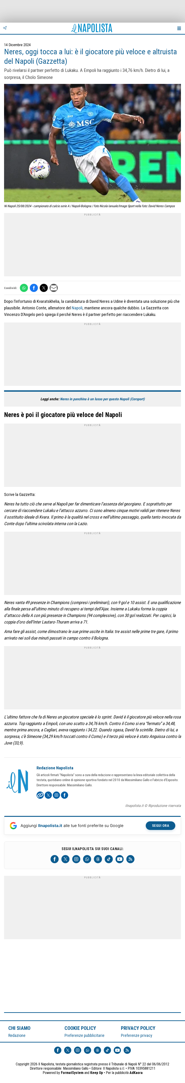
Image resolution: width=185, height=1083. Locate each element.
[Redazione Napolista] (17, 782)
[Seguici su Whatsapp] (87, 859)
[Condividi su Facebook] (34, 288)
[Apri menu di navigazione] (179, 28)
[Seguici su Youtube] (120, 859)
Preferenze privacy (136, 1035)
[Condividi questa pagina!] (5, 28)
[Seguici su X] (65, 859)
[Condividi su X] (44, 288)
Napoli (77, 307)
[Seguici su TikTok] (109, 859)
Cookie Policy (80, 1028)
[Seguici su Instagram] (76, 859)
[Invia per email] (54, 288)
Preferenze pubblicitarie (84, 1035)
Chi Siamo (19, 1028)
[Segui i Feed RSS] (130, 859)
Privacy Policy (138, 1028)
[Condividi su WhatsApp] (24, 288)
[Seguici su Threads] (98, 859)
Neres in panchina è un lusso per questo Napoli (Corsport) (102, 399)
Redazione (16, 1035)
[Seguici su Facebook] (55, 859)
